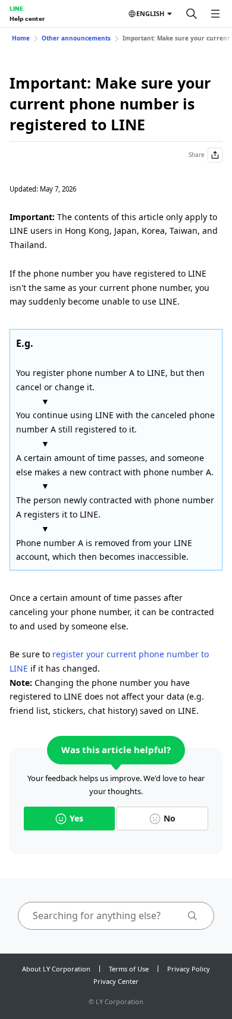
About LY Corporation (56, 968)
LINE (16, 8)
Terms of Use (129, 968)
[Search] (191, 14)
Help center (27, 18)
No (169, 818)
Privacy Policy (188, 968)
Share (197, 155)
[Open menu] (215, 14)
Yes (76, 818)
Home (21, 38)
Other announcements (76, 38)
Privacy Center (116, 981)
